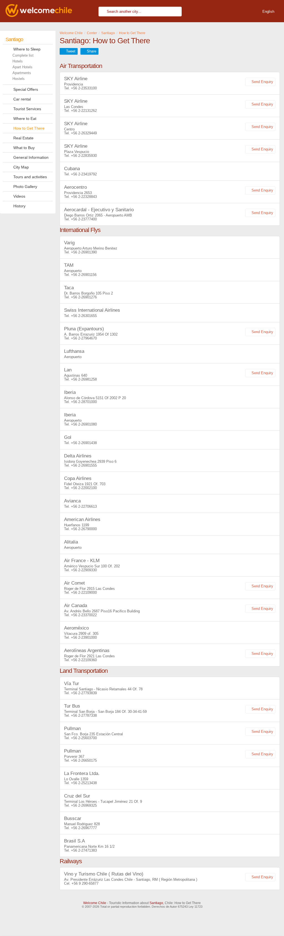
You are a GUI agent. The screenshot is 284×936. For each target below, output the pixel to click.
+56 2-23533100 (84, 88)
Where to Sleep (26, 49)
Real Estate (23, 138)
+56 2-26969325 (84, 805)
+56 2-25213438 (84, 783)
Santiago (14, 39)
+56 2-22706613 (84, 506)
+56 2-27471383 (84, 850)
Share (91, 51)
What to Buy (24, 147)
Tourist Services (27, 109)
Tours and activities (30, 177)
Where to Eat (24, 118)
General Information (31, 157)
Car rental (22, 99)
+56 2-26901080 (84, 424)
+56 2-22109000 (84, 592)
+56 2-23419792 (84, 174)
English (268, 11)
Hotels (17, 61)
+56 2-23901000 (84, 637)
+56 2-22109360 (84, 660)
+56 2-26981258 (84, 379)
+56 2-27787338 (84, 715)
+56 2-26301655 (84, 316)
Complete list (23, 55)
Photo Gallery (25, 186)
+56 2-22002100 (84, 488)
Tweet (70, 51)
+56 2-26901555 (84, 465)
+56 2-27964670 (84, 338)
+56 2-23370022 (84, 615)
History (19, 206)
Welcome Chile (94, 903)
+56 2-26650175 (84, 760)
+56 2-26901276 (84, 297)
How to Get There (29, 128)
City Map (21, 167)
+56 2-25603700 (84, 738)
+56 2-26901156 (84, 275)
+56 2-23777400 (84, 219)
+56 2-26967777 (84, 828)
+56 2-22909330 (84, 570)
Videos (19, 196)
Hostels (18, 79)
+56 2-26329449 (84, 133)
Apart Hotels (22, 67)
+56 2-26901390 (84, 252)
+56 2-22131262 (84, 111)
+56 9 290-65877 (85, 883)
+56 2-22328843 (84, 197)
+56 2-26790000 (84, 529)
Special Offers (25, 89)
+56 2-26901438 (84, 443)
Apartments (21, 73)
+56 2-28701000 (84, 402)
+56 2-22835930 (84, 156)
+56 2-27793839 (84, 693)
